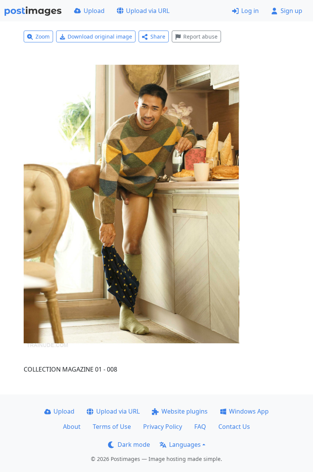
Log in (250, 10)
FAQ (200, 426)
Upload (94, 10)
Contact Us (234, 426)
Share (157, 36)
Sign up (291, 10)
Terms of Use (112, 426)
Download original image (100, 36)
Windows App (249, 411)
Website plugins (184, 411)
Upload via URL (147, 10)
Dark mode (134, 444)
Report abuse (200, 36)
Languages (185, 444)
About (72, 426)
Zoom (42, 36)
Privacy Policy (162, 426)
